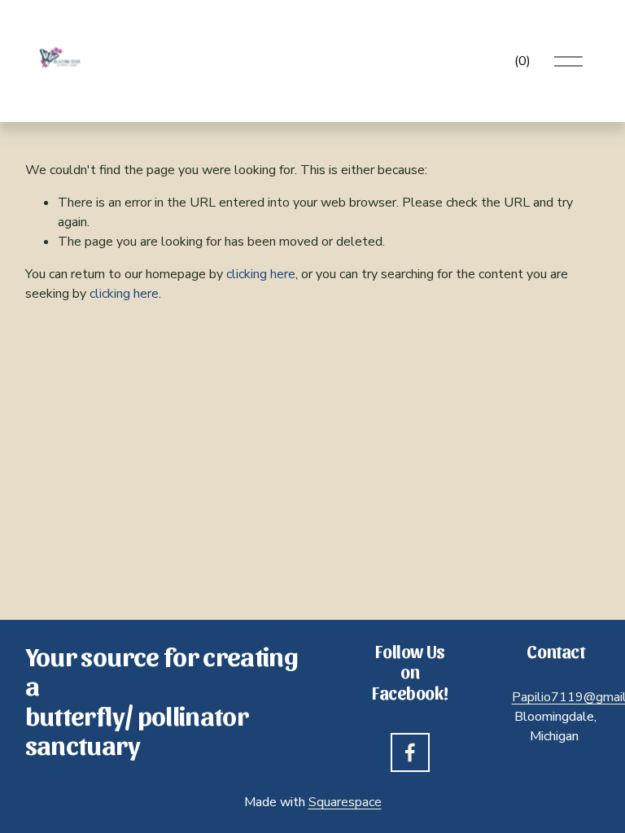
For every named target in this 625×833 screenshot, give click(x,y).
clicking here (260, 274)
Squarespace (345, 802)
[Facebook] (410, 752)
